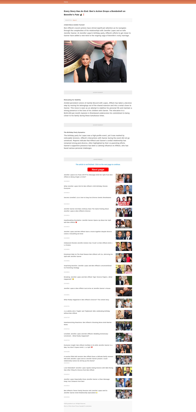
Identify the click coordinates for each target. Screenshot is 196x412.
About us (66, 406)
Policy (70, 406)
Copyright (81, 406)
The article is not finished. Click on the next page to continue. (98, 164)
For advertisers (87, 406)
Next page (98, 169)
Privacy (77, 406)
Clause (73, 406)
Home (66, 2)
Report (75, 20)
